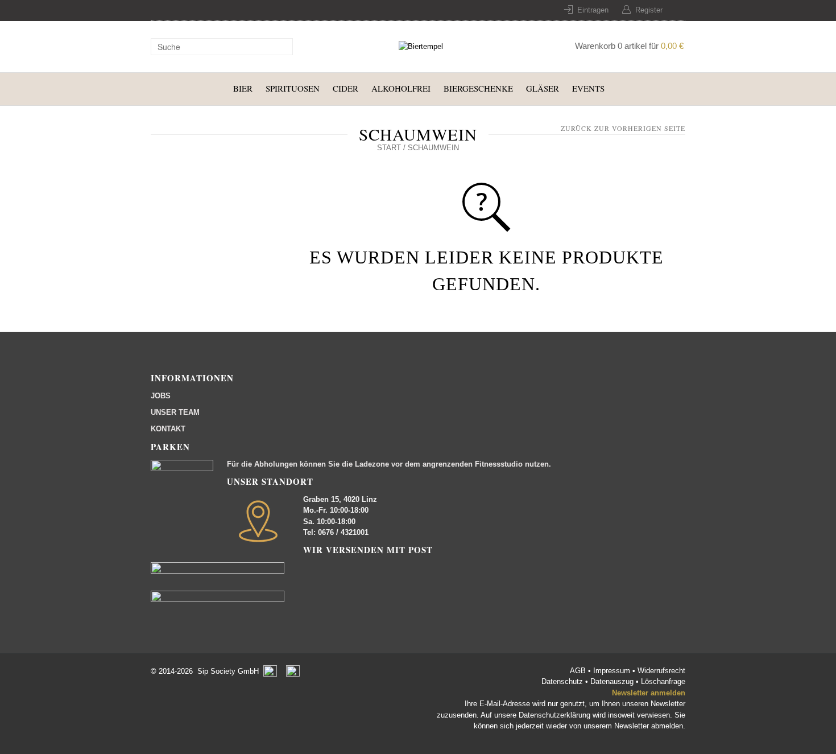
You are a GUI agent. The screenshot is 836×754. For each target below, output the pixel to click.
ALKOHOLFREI (401, 88)
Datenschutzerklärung (554, 715)
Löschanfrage (663, 681)
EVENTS (588, 88)
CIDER (345, 88)
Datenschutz (563, 681)
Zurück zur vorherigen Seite (623, 128)
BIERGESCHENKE (478, 88)
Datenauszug (612, 681)
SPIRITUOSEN (293, 88)
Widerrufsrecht (661, 670)
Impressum (612, 670)
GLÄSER (542, 88)
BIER (243, 88)
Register (649, 10)
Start (389, 147)
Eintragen (593, 10)
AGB (579, 670)
